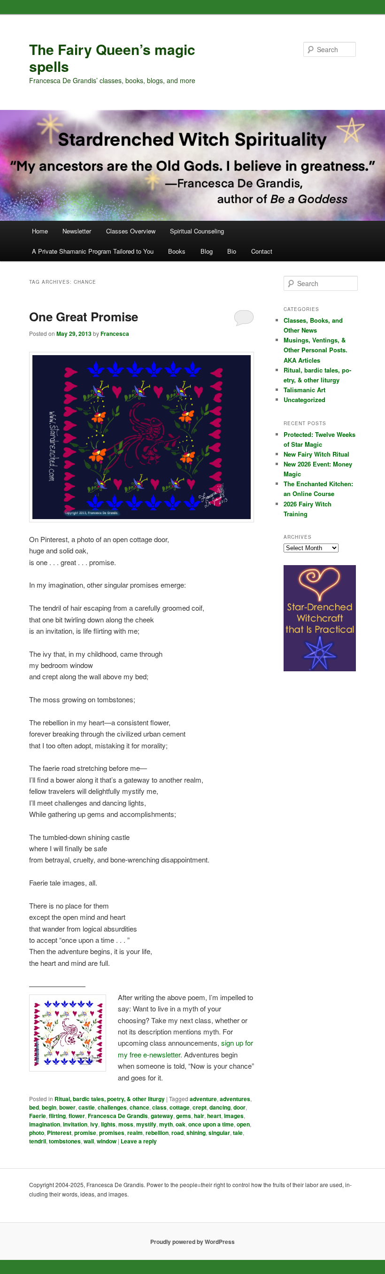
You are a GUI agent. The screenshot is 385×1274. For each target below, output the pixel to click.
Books (176, 251)
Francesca (114, 333)
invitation (75, 1124)
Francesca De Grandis (118, 1115)
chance (139, 1107)
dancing (220, 1107)
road (177, 1132)
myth (166, 1124)
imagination (44, 1124)
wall (89, 1141)
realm (135, 1132)
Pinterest (59, 1132)
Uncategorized (304, 399)
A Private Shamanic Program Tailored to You (93, 251)
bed (34, 1107)
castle (86, 1107)
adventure (203, 1099)
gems (183, 1115)
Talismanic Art (304, 389)
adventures (235, 1099)
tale (238, 1132)
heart (214, 1115)
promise (85, 1132)
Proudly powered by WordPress (192, 1241)
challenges (112, 1107)
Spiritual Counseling (197, 230)
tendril (37, 1141)
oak (180, 1124)
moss (125, 1124)
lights (108, 1124)
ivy (94, 1124)
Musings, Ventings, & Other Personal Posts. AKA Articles (315, 349)
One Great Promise (83, 316)
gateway (162, 1115)
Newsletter (76, 230)
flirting (57, 1115)
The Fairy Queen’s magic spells (112, 57)
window (106, 1141)
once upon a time (211, 1124)
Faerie (37, 1115)
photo (36, 1132)
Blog (206, 251)
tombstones (65, 1141)
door (239, 1107)
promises (111, 1132)
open (243, 1124)
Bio (231, 251)
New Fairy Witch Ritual (316, 454)
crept (199, 1107)
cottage (179, 1107)
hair (199, 1115)
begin (49, 1107)
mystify (146, 1124)
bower (67, 1107)
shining (196, 1132)
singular (219, 1132)
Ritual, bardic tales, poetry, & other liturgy (109, 1099)
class (159, 1107)
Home (40, 230)
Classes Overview (130, 230)
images (234, 1115)
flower (77, 1115)
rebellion (157, 1132)
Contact (261, 251)
